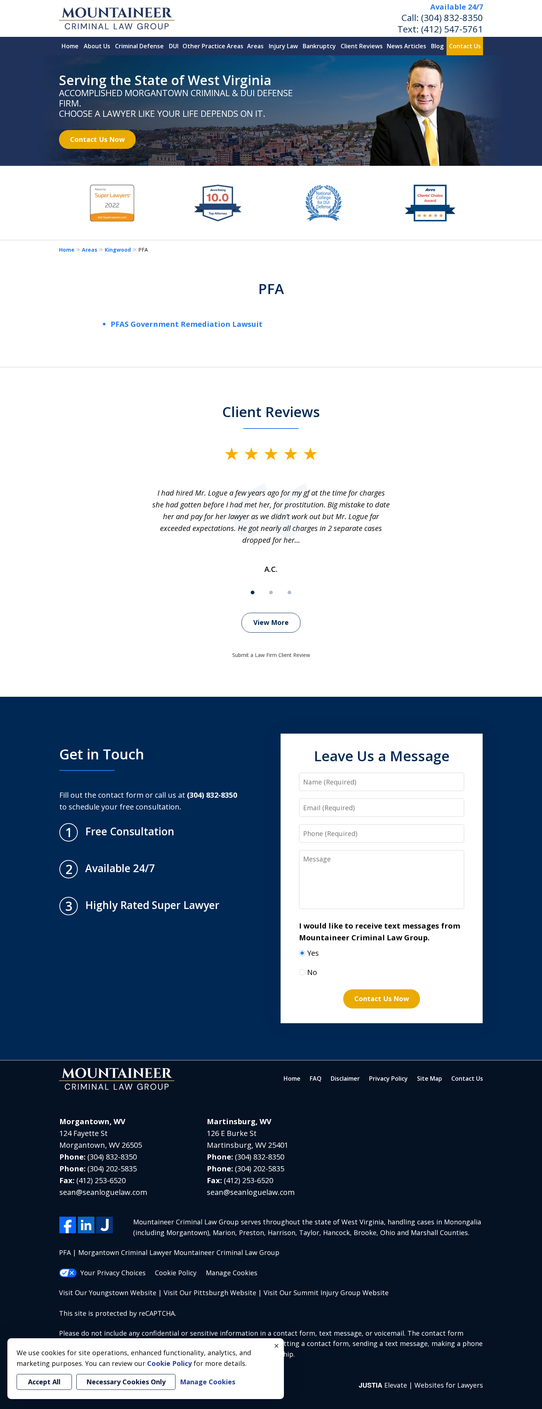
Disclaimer (345, 1078)
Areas (255, 46)
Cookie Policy (176, 1272)
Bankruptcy (319, 46)
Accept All (44, 1381)
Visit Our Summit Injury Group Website (326, 1292)
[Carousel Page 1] (252, 592)
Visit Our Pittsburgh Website (210, 1292)
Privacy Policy (388, 1078)
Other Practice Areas (213, 46)
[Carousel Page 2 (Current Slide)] (271, 592)
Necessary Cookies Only (126, 1381)
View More (271, 622)
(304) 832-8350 (452, 17)
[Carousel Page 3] (289, 592)
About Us (97, 46)
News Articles (406, 46)
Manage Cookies (231, 1272)
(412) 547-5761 (452, 29)
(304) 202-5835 (112, 1169)
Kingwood (118, 249)
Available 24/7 (456, 7)
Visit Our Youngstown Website (107, 1292)
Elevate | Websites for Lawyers (421, 1385)
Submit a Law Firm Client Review (271, 654)
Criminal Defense (139, 46)
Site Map (429, 1078)
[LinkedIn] (86, 1225)
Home (70, 46)
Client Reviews (362, 46)
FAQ (316, 1078)
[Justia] (104, 1225)
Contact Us (465, 46)
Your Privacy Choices (113, 1272)
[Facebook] (67, 1225)
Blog (437, 46)
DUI (173, 46)
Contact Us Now (97, 139)
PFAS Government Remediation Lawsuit (187, 324)
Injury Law (283, 46)
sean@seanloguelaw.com (103, 1192)
